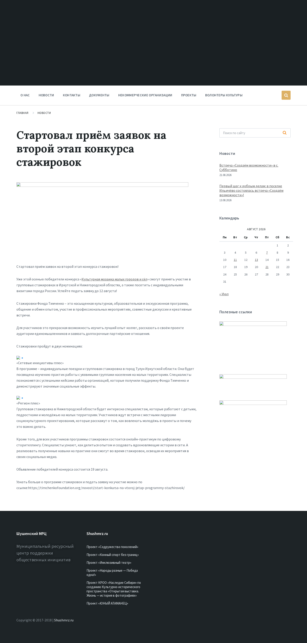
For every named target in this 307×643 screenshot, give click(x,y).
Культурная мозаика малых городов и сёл (114, 279)
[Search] (284, 133)
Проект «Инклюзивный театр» (109, 562)
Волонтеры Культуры (223, 95)
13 (256, 260)
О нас (25, 95)
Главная (22, 113)
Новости (46, 95)
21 (267, 267)
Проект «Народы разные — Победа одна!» (112, 572)
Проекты (188, 95)
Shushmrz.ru (63, 620)
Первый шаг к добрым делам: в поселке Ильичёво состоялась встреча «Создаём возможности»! (251, 190)
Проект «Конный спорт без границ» (113, 555)
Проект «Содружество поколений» (112, 547)
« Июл (224, 294)
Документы (99, 95)
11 (235, 260)
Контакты (71, 95)
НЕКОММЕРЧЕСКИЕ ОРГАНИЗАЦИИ (145, 95)
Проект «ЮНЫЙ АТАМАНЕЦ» (107, 603)
